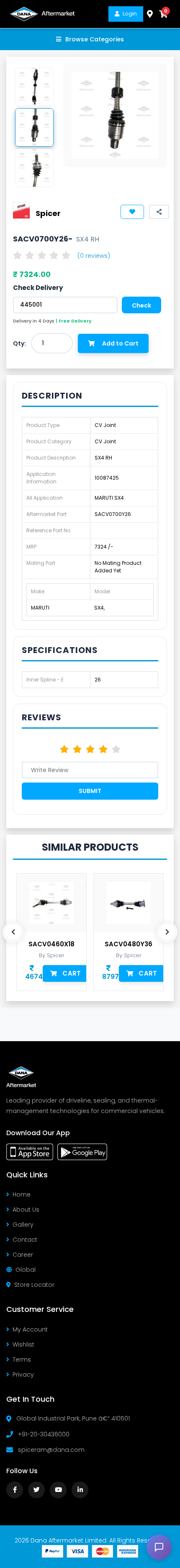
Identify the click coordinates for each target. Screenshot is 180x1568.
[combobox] (52, 343)
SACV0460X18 (51, 944)
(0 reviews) (93, 256)
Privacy (23, 1374)
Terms (22, 1359)
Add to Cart (120, 343)
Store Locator (34, 1285)
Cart (71, 973)
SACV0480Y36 (128, 944)
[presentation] (13, 932)
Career (23, 1254)
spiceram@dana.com (51, 1450)
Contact (25, 1239)
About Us (26, 1209)
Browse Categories (94, 39)
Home (22, 1194)
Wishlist (23, 1344)
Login (130, 14)
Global (25, 1270)
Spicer (48, 213)
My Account (30, 1329)
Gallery (23, 1224)
